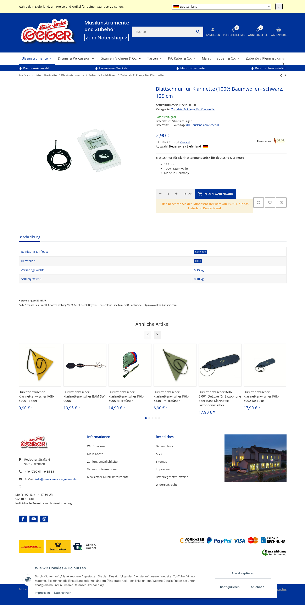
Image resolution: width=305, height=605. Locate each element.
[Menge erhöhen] (176, 194)
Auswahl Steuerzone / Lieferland (179, 146)
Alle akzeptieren (243, 573)
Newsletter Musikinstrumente (108, 477)
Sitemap (161, 462)
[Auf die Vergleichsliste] (258, 202)
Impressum (42, 592)
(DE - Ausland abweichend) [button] (202, 125)
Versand (185, 142)
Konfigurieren (230, 587)
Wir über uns (96, 446)
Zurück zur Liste (30, 75)
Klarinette (200, 251)
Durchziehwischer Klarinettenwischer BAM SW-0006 (84, 396)
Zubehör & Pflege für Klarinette (193, 109)
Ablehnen (257, 587)
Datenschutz (62, 592)
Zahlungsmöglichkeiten (103, 462)
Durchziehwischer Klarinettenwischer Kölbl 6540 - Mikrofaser (171, 396)
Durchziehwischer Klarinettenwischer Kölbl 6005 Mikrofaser (126, 396)
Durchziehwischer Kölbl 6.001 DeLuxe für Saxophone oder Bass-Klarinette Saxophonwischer (220, 398)
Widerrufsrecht (166, 485)
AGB (159, 454)
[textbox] (221, 6)
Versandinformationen (102, 469)
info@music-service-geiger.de (56, 479)
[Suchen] (198, 32)
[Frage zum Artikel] (281, 202)
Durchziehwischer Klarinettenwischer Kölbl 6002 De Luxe (261, 396)
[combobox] (221, 7)
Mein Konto (95, 454)
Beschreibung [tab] (29, 237)
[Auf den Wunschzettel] (270, 202)
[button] (232, 31)
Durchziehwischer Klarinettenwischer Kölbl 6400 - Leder (37, 396)
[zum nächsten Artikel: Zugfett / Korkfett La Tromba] (281, 75)
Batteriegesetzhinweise (172, 477)
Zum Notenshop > (106, 37)
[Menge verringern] (160, 194)
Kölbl (198, 261)
